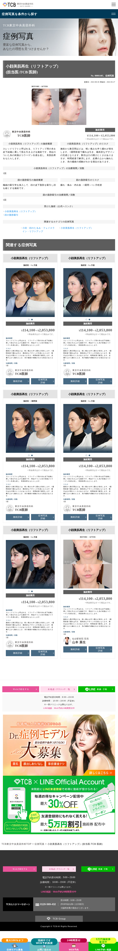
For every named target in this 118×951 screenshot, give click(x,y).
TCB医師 (23, 135)
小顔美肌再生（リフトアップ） (21, 211)
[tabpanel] (30, 291)
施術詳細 (17, 381)
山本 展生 (79, 642)
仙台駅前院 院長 (80, 639)
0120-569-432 (48, 904)
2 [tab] (32, 319)
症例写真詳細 (42, 381)
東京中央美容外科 (21, 132)
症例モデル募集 (15, 949)
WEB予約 (74, 949)
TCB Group (59, 918)
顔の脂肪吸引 (11, 215)
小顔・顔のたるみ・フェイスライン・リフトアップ (38, 230)
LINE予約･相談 (103, 949)
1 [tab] (29, 319)
